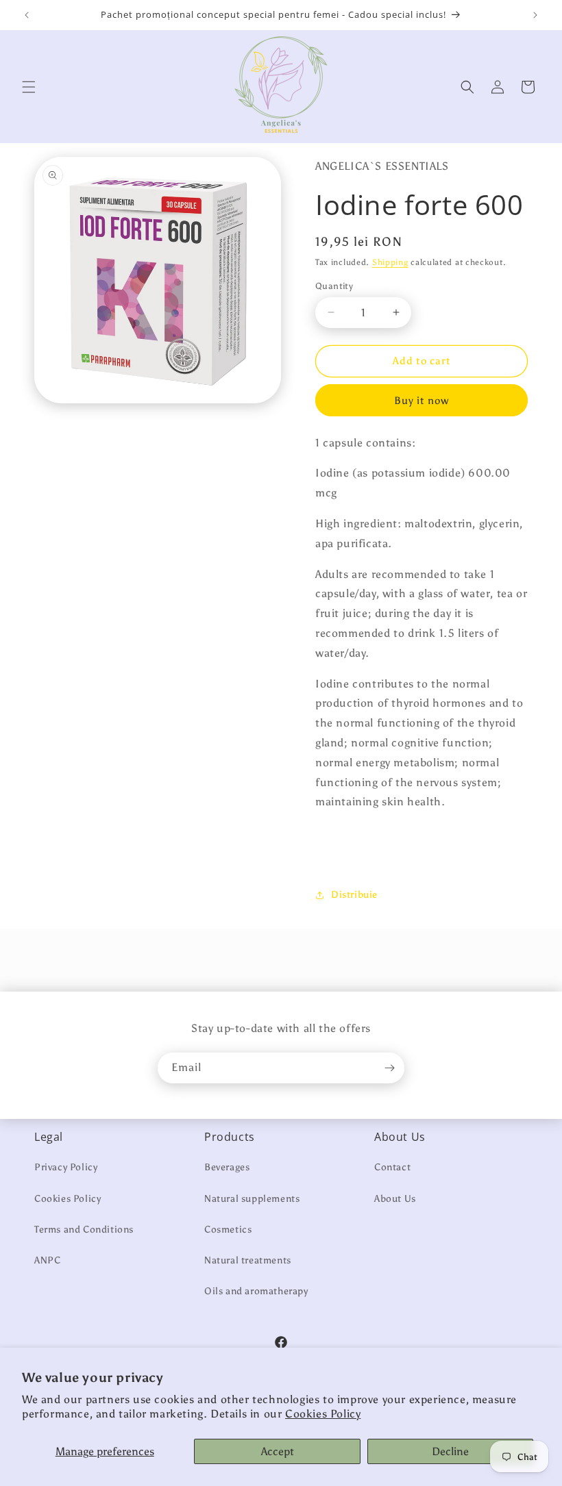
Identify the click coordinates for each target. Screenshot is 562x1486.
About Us (395, 1199)
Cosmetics (228, 1229)
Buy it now (421, 400)
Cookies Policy (323, 1413)
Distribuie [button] (354, 895)
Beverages (226, 1167)
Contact (392, 1167)
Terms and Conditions (84, 1229)
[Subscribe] (389, 1068)
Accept (277, 1451)
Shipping (390, 262)
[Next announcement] (535, 15)
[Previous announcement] (27, 15)
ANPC (47, 1260)
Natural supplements (252, 1199)
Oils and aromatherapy (256, 1291)
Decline (450, 1451)
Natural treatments (247, 1260)
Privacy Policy (65, 1167)
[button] (29, 87)
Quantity (334, 286)
